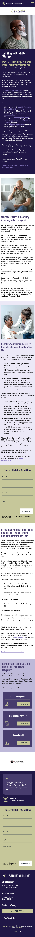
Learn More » (23, 704)
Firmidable (19, 928)
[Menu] (32, 3)
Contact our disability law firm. (12, 652)
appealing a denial (17, 125)
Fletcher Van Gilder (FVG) (14, 91)
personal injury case (21, 117)
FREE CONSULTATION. (12, 459)
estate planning (20, 637)
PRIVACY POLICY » (9, 926)
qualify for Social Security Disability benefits (17, 108)
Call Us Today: (20, 11)
